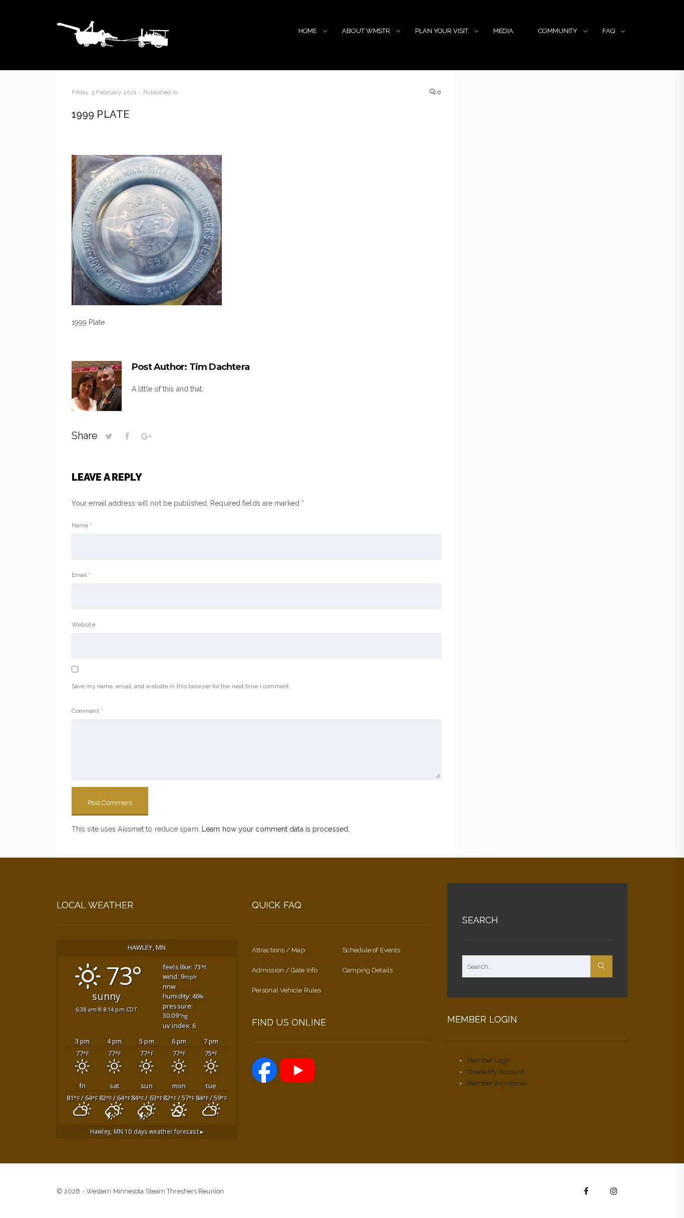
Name (82, 525)
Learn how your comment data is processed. (276, 829)
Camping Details (368, 970)
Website (83, 624)
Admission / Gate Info (284, 970)
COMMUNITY (557, 31)
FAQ (608, 31)
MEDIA (503, 31)
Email (81, 574)
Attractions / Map (278, 950)
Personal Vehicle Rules (286, 990)
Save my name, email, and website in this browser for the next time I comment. (181, 686)
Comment (87, 710)
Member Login (489, 1060)
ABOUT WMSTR (366, 31)
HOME (307, 31)
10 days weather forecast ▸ (146, 1131)
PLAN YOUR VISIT (441, 31)
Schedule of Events (372, 950)
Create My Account (495, 1072)
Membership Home (496, 1083)
